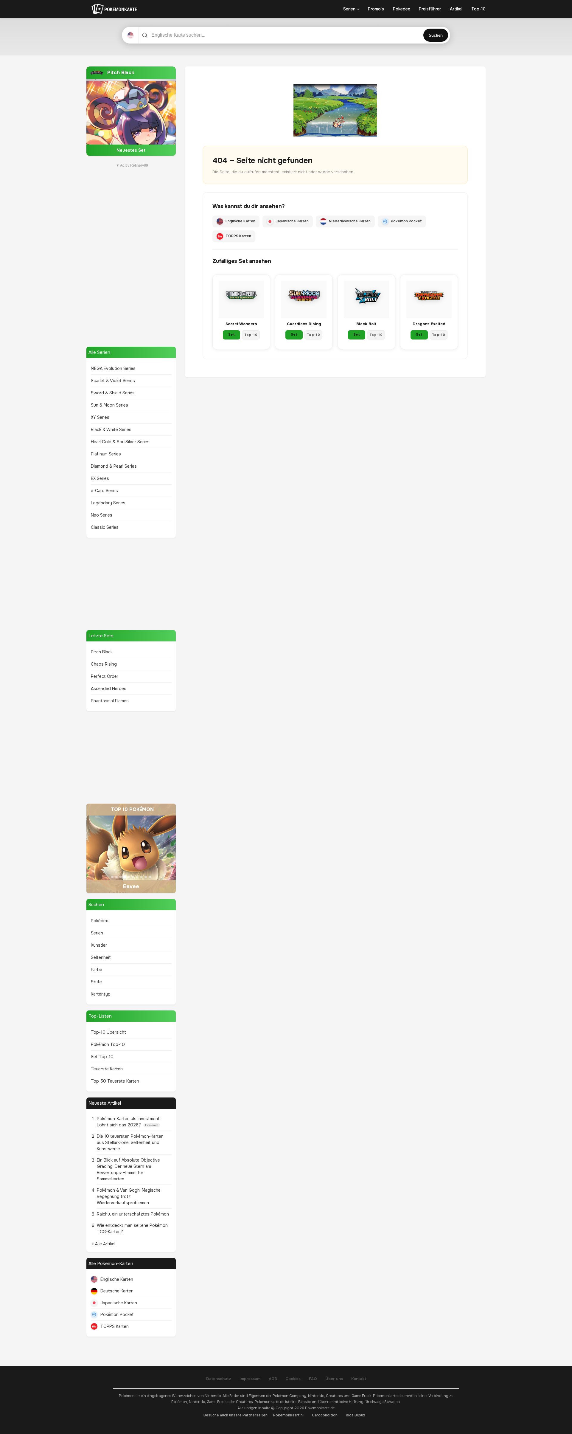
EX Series (100, 478)
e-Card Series (104, 490)
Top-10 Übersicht (108, 1032)
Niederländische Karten (350, 221)
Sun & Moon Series (109, 405)
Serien (349, 9)
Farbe (96, 969)
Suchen (436, 35)
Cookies (293, 1378)
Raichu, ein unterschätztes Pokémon (133, 1214)
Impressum (250, 1378)
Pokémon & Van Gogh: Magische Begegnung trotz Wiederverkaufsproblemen (129, 1196)
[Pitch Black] (131, 111)
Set (231, 334)
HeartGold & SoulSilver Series (120, 441)
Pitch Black (102, 652)
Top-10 (478, 9)
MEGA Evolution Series (113, 368)
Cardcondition (325, 1415)
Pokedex (401, 9)
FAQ (313, 1378)
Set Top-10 (102, 1056)
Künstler (99, 945)
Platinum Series (106, 454)
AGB (273, 1378)
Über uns (334, 1378)
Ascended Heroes (108, 688)
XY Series (100, 417)
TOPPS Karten (114, 1326)
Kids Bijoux (355, 1415)
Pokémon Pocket (117, 1314)
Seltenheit (101, 957)
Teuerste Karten (107, 1069)
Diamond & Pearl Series (114, 466)
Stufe (96, 982)
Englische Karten (116, 1279)
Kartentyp (101, 994)
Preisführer (430, 9)
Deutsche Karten (116, 1291)
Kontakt (358, 1378)
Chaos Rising (104, 664)
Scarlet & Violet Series (113, 380)
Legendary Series (108, 503)
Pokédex (99, 920)
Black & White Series (111, 429)
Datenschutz (218, 1378)
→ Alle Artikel (103, 1244)
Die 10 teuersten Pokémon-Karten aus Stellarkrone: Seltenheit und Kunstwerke (130, 1142)
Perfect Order (104, 676)
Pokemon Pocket (406, 221)
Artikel (456, 9)
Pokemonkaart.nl (288, 1415)
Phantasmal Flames (110, 700)
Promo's (376, 9)
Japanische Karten (118, 1303)
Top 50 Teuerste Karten (115, 1081)
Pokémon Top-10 (108, 1044)
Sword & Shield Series (113, 393)
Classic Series (105, 527)
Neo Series (101, 515)
